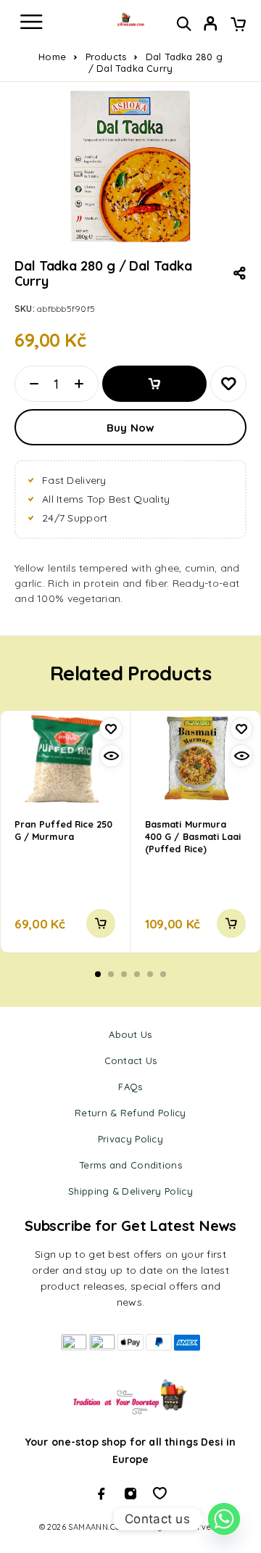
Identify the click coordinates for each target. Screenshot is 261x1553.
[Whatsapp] (159, 1493)
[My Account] (210, 25)
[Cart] (238, 25)
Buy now (130, 427)
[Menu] (31, 22)
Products (106, 56)
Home (52, 56)
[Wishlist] (228, 384)
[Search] (183, 23)
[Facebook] (101, 1493)
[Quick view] (111, 755)
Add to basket (154, 384)
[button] (100, 923)
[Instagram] (130, 1493)
